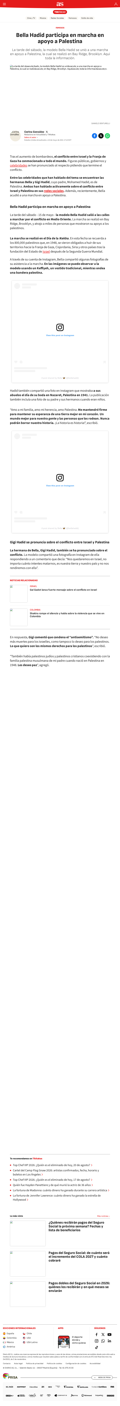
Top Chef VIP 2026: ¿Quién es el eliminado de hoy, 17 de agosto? (51, 1180)
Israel (46, 251)
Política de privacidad (34, 1363)
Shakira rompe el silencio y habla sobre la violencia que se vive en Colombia (67, 615)
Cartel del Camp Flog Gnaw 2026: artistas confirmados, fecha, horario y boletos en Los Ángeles (56, 1172)
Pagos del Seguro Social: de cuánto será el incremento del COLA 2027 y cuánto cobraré (79, 1257)
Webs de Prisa (104, 1377)
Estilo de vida (87, 18)
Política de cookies (54, 1363)
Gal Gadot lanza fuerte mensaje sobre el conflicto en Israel (63, 589)
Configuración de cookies (76, 1363)
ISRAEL (33, 586)
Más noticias (102, 1216)
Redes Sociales (57, 18)
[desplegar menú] (4, 4)
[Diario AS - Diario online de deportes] (60, 4)
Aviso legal (18, 1363)
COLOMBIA (35, 610)
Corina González (34, 131)
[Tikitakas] (60, 12)
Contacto (7, 1363)
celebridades (18, 165)
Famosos (73, 18)
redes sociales (54, 191)
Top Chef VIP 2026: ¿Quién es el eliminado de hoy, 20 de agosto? (51, 1165)
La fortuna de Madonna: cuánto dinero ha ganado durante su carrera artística (60, 1190)
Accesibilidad (95, 1363)
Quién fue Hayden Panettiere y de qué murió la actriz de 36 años (52, 1185)
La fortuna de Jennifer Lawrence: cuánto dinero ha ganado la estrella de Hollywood (57, 1198)
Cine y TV (31, 18)
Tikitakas (37, 1158)
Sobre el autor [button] (30, 137)
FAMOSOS (60, 28)
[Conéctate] (116, 4)
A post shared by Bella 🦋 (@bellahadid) (60, 378)
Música (43, 18)
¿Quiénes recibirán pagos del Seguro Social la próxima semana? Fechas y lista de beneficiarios (76, 1226)
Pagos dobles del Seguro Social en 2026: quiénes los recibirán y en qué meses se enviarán (79, 1287)
